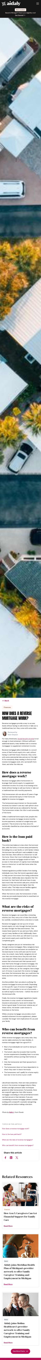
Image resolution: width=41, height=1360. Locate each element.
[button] (37, 3)
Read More (8, 1226)
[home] (11, 3)
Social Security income (26, 739)
